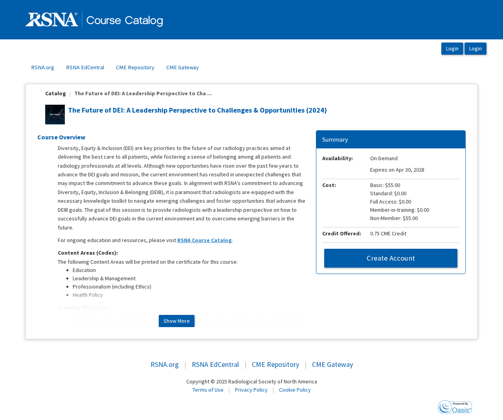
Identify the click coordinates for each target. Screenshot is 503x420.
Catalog (55, 93)
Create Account (391, 258)
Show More (176, 320)
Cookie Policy (295, 389)
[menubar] (115, 67)
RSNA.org (42, 67)
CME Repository (135, 67)
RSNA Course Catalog (204, 240)
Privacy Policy (251, 389)
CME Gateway (182, 67)
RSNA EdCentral (85, 67)
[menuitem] (42, 67)
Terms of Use (208, 389)
